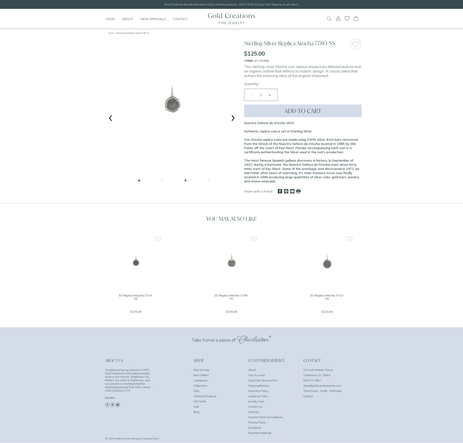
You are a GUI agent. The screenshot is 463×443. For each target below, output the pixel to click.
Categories (200, 380)
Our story (110, 397)
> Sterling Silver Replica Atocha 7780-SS (131, 33)
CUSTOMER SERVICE (266, 360)
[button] (138, 180)
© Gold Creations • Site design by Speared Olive (132, 438)
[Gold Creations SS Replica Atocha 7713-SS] (327, 288)
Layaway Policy (258, 396)
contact (180, 19)
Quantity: (251, 84)
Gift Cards (200, 401)
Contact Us (255, 406)
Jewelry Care (256, 401)
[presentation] (111, 116)
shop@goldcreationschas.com (322, 385)
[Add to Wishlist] (356, 44)
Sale (196, 406)
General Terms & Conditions (265, 417)
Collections (200, 385)
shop (110, 19)
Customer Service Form (263, 380)
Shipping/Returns (258, 385)
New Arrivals (201, 370)
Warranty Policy (258, 391)
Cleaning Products (205, 396)
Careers (308, 396)
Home (111, 33)
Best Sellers (201, 375)
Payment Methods (259, 433)
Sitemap (253, 412)
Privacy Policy (257, 422)
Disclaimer (254, 427)
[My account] (338, 20)
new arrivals (153, 19)
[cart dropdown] (356, 20)
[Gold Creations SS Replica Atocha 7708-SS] (231, 288)
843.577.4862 (312, 380)
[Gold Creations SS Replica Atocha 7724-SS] (136, 288)
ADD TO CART (303, 110)
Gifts (196, 391)
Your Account (256, 375)
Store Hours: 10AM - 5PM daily (322, 391)
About (252, 370)
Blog (196, 412)
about (127, 19)
